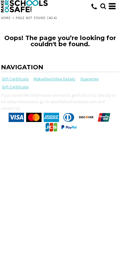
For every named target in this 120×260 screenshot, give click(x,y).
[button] (103, 6)
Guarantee (89, 79)
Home (6, 18)
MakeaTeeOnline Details (54, 79)
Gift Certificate (15, 79)
